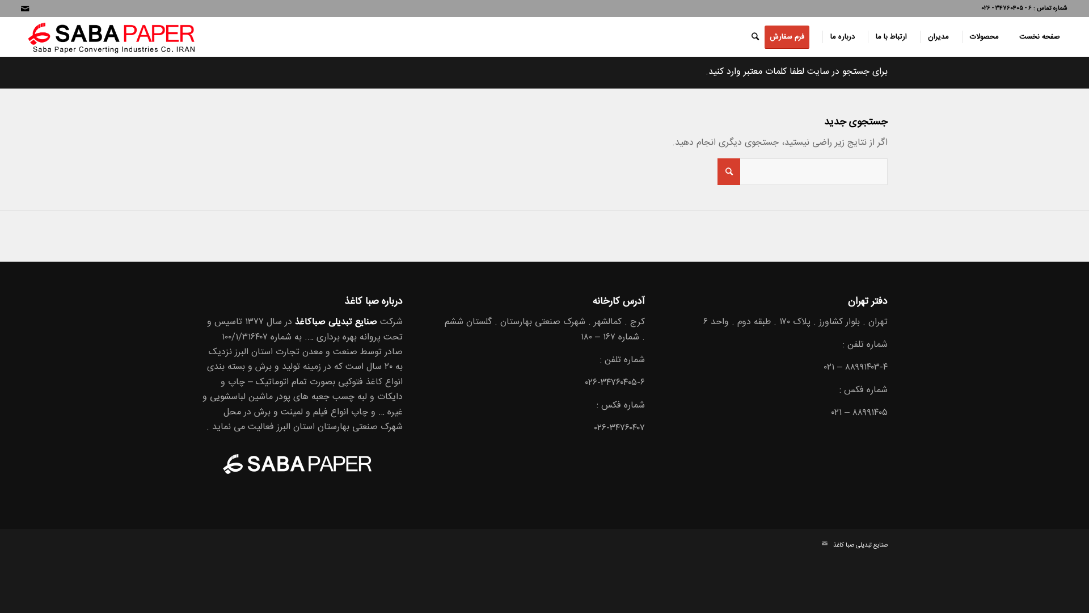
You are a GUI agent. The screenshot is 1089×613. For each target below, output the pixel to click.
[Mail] (24, 8)
